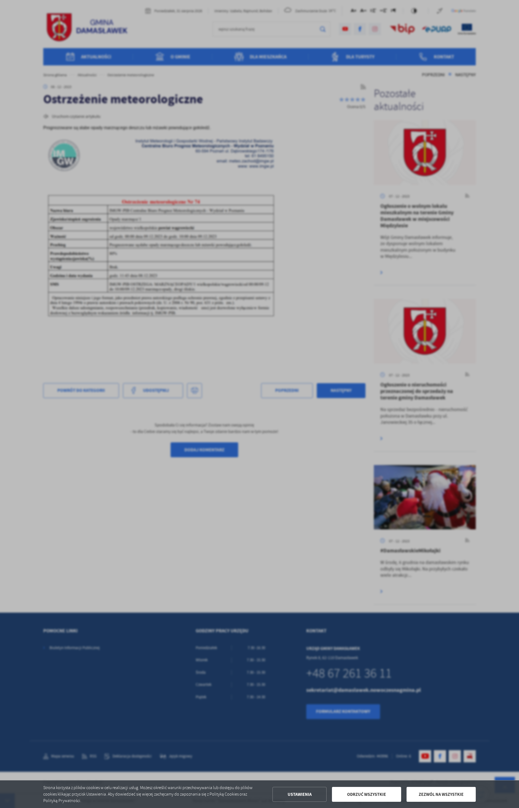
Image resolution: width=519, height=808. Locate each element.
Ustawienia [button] (300, 794)
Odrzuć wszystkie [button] (366, 794)
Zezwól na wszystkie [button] (441, 794)
